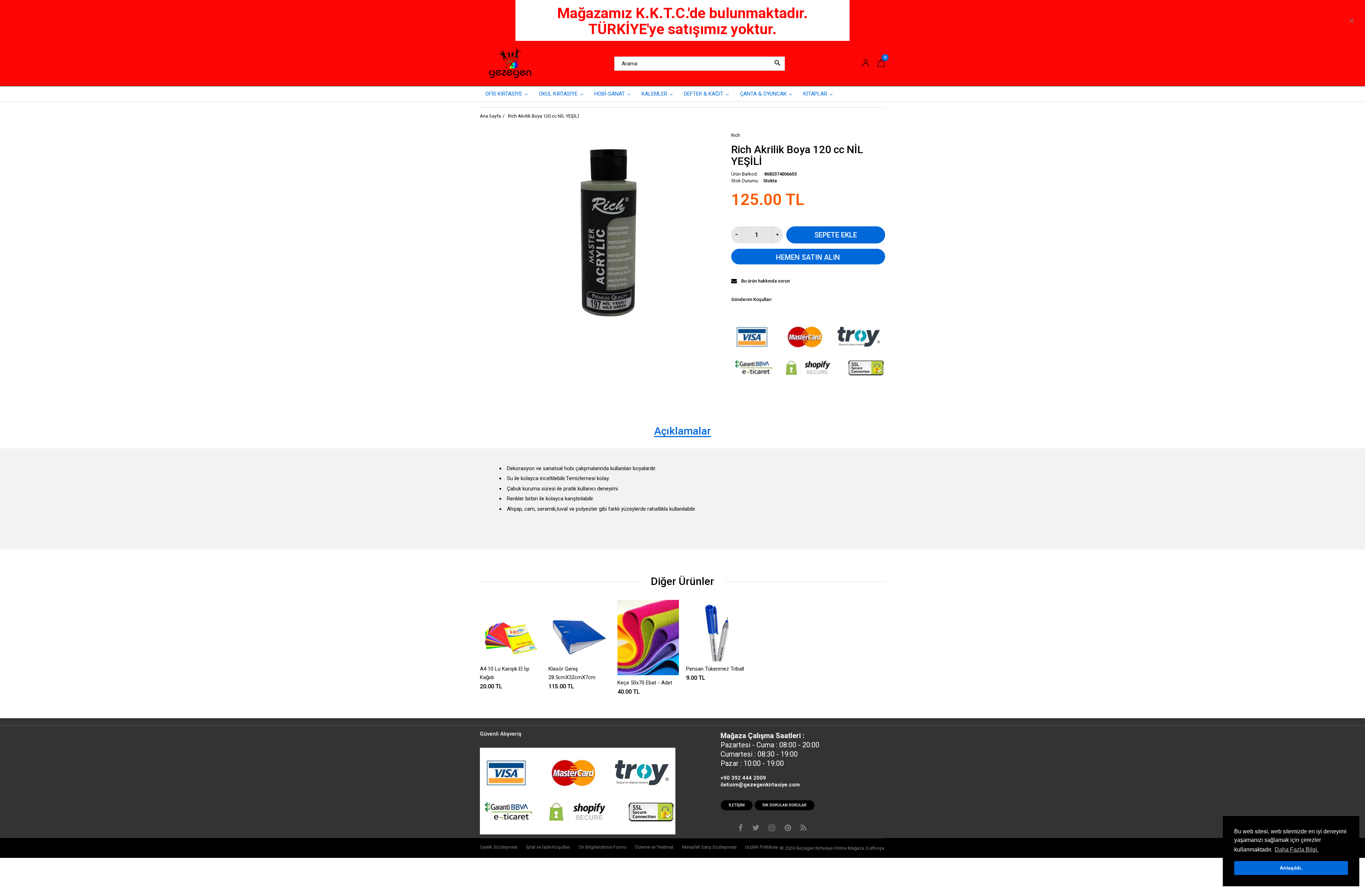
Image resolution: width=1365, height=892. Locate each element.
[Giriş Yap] (865, 63)
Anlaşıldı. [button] (1291, 868)
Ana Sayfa (490, 116)
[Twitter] (755, 829)
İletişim (737, 805)
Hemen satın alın (808, 257)
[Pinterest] (788, 829)
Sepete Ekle (835, 235)
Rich (735, 135)
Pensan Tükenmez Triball (715, 669)
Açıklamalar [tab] (682, 431)
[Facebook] (740, 829)
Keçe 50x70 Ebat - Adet (644, 682)
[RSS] (804, 829)
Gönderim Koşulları (751, 299)
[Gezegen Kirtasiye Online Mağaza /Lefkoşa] (510, 63)
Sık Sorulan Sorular (784, 805)
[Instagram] (772, 829)
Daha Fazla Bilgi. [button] (1296, 850)
